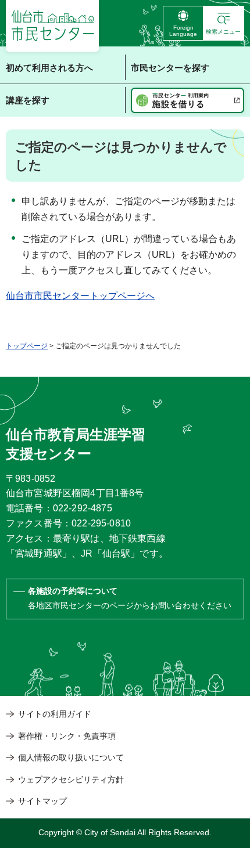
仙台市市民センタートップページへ (80, 296)
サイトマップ (42, 801)
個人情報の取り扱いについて (71, 757)
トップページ (27, 346)
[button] (223, 23)
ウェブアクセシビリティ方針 (71, 779)
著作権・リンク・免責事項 (67, 736)
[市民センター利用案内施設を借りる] (187, 100)
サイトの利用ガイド (54, 714)
